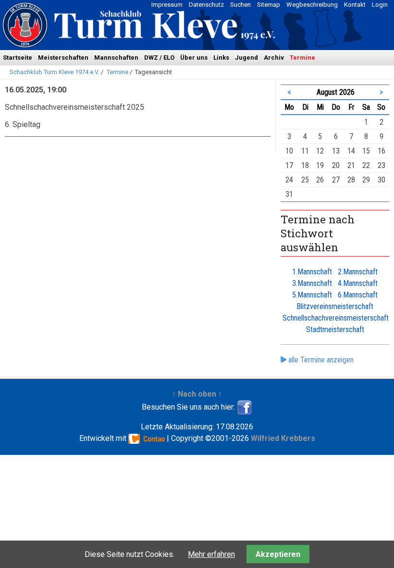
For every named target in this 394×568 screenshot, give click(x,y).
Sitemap (268, 4)
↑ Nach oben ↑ (197, 394)
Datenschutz (206, 4)
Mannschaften (116, 57)
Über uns (194, 57)
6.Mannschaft (358, 294)
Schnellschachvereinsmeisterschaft (336, 318)
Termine (302, 57)
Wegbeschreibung (312, 4)
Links (221, 57)
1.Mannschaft (312, 271)
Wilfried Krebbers (283, 438)
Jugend (246, 57)
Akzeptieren (278, 554)
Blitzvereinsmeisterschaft (334, 306)
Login (380, 4)
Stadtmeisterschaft (335, 329)
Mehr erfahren (211, 554)
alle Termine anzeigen (321, 359)
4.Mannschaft (358, 283)
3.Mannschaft (312, 283)
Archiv (274, 57)
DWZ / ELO (159, 57)
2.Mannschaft (358, 271)
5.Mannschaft (312, 294)
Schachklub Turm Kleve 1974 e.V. (54, 72)
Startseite (17, 57)
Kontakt (355, 4)
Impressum (167, 4)
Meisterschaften (63, 57)
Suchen (240, 4)
